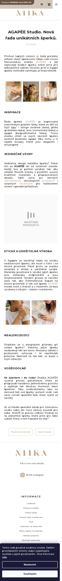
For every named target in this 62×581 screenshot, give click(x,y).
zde (4, 557)
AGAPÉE (41, 62)
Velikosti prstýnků (31, 535)
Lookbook (31, 503)
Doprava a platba (31, 508)
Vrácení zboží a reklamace (31, 517)
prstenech (48, 180)
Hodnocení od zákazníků (31, 526)
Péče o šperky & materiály (31, 531)
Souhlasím (30, 573)
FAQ (31, 522)
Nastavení (30, 564)
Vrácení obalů (31, 513)
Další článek (44, 432)
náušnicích (28, 183)
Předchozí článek (20, 432)
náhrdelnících (12, 180)
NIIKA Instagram (35, 475)
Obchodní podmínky (31, 540)
